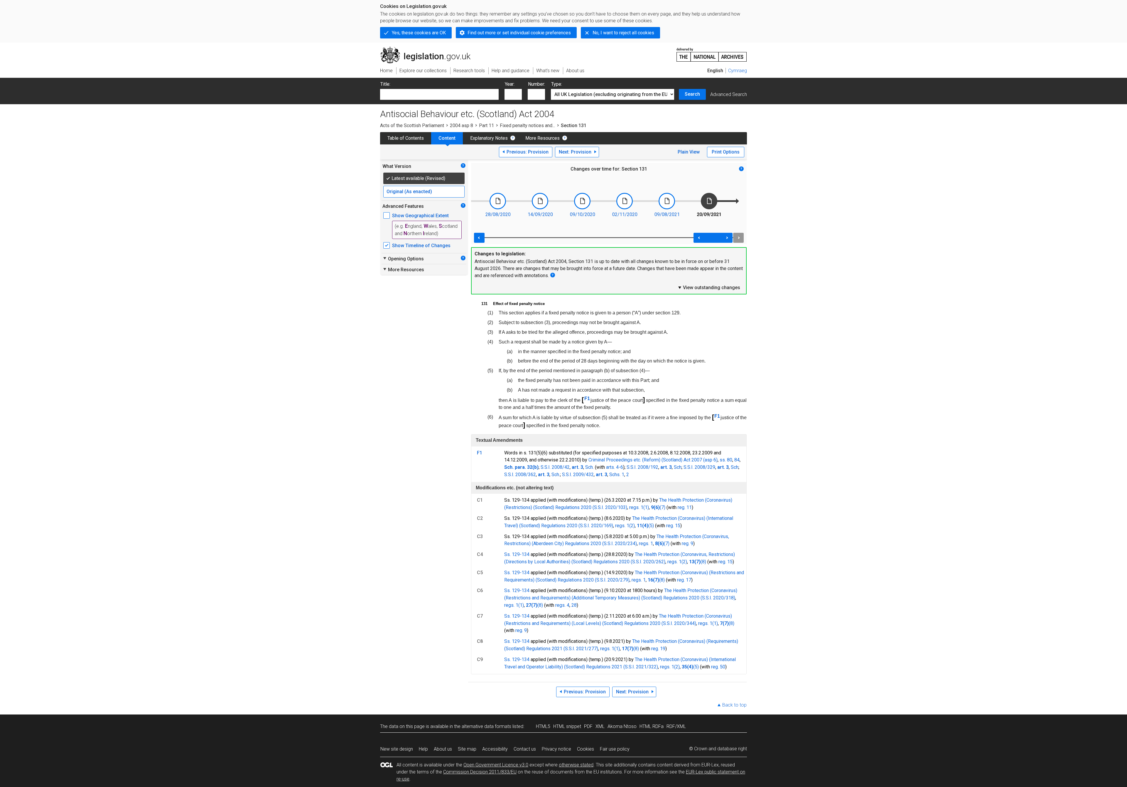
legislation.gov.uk (428, 49)
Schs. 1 (616, 474)
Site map (467, 749)
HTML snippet (567, 726)
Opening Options (403, 259)
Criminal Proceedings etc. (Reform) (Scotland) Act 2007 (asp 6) (653, 460)
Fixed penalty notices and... (527, 125)
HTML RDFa (652, 726)
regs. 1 (646, 543)
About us (443, 749)
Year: (509, 84)
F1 (587, 398)
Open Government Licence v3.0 (495, 765)
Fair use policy (615, 749)
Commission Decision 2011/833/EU (480, 772)
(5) (651, 525)
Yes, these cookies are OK (419, 33)
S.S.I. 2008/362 (520, 474)
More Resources (542, 138)
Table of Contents (405, 138)
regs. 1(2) (625, 525)
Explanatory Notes (489, 138)
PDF (588, 726)
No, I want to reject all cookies (623, 33)
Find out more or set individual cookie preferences (519, 33)
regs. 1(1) (639, 507)
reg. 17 (684, 580)
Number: (536, 84)
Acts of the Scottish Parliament (412, 125)
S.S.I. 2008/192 (642, 467)
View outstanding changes (708, 287)
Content (446, 138)
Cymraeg (737, 70)
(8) (703, 561)
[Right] (738, 238)
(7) (662, 507)
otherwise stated (576, 765)
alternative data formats (486, 726)
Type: (556, 84)
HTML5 (543, 726)
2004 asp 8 (461, 125)
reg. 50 (718, 667)
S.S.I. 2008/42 (555, 467)
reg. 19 (658, 648)
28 (574, 605)
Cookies (585, 749)
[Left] (479, 238)
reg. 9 (687, 543)
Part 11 (486, 125)
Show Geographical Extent (420, 215)
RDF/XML (676, 726)
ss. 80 (726, 460)
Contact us (525, 749)
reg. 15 (673, 525)
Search (692, 94)
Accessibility (495, 749)
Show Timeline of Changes (421, 245)
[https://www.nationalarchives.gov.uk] (711, 52)
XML (600, 726)
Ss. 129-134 (516, 554)
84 (737, 460)
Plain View (689, 152)
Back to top (734, 705)
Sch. (589, 467)
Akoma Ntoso (622, 726)
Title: (385, 84)
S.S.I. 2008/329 (699, 467)
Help (423, 749)
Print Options (726, 152)
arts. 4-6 (614, 467)
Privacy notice (556, 749)
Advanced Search (728, 94)
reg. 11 (685, 507)
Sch (677, 467)
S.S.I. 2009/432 (578, 474)
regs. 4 (562, 605)
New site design (396, 749)
